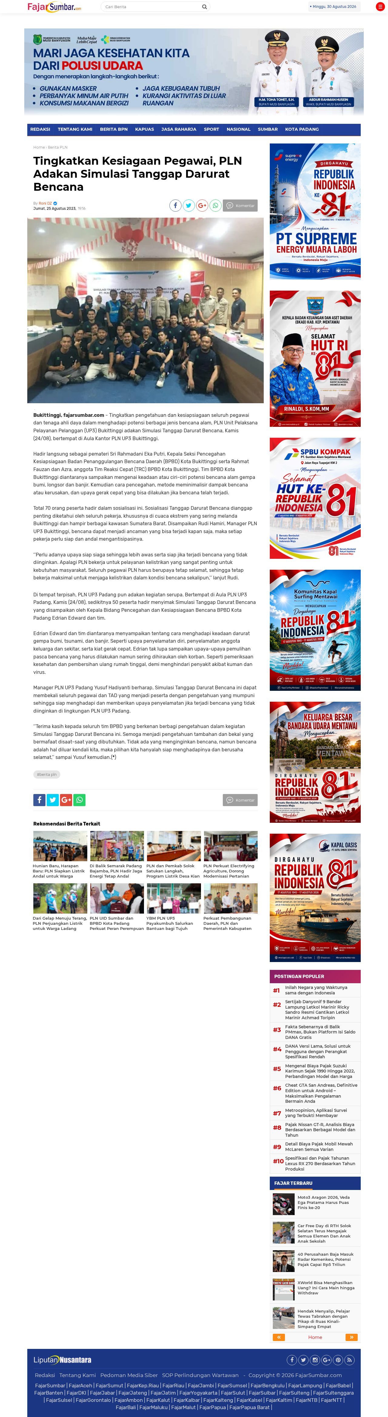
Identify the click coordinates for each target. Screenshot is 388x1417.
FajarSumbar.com (318, 1375)
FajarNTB (306, 1400)
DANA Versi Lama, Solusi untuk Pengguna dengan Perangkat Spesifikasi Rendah (318, 1051)
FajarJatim (163, 1393)
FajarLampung (305, 1385)
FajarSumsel (232, 1385)
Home (39, 147)
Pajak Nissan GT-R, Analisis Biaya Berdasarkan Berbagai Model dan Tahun (320, 1130)
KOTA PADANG (302, 129)
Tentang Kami (77, 1375)
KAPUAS (144, 129)
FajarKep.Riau (143, 1385)
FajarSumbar (50, 1385)
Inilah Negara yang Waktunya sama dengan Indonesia (316, 990)
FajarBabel (338, 1385)
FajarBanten (48, 1393)
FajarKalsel (249, 1400)
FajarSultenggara (333, 1393)
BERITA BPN (114, 129)
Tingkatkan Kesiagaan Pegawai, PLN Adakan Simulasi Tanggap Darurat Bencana (137, 173)
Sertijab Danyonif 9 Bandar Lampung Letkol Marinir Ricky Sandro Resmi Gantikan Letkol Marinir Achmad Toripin (317, 1009)
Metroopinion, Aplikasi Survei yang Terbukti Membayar (316, 1113)
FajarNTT (331, 1400)
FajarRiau (173, 1385)
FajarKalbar (187, 1400)
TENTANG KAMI (75, 129)
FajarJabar (102, 1393)
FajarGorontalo (93, 1400)
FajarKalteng (218, 1400)
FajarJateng (133, 1393)
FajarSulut (233, 1393)
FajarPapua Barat (249, 1407)
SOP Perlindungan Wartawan (200, 1375)
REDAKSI (40, 129)
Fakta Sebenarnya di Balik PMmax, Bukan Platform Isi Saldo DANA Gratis (320, 1032)
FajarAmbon (129, 1400)
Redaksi (45, 1375)
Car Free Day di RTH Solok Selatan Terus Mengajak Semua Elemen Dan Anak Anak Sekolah (324, 1233)
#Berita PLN (47, 774)
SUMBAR (268, 129)
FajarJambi (201, 1385)
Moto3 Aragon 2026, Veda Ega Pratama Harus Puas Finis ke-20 (324, 1202)
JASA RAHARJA (179, 129)
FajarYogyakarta (198, 1393)
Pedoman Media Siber (129, 1375)
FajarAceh (80, 1385)
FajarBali (126, 1407)
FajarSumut (109, 1385)
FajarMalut (183, 1407)
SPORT (211, 129)
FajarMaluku (153, 1407)
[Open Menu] (380, 6)
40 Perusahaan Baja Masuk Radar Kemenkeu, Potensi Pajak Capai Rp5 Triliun (325, 1259)
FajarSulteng (294, 1393)
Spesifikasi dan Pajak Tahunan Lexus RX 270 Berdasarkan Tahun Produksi (320, 1163)
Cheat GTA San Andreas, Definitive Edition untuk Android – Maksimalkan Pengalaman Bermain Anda (321, 1093)
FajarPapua (212, 1407)
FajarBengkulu (268, 1385)
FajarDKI (76, 1393)
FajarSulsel (59, 1400)
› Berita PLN (57, 147)
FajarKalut (158, 1400)
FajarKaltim (279, 1400)
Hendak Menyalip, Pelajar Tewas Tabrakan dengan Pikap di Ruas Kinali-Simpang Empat (324, 1319)
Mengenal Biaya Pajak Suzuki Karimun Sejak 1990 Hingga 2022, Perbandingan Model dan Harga (320, 1071)
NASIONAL (238, 129)
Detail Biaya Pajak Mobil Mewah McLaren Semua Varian (319, 1147)
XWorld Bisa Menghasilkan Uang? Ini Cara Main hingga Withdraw (326, 1287)
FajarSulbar (262, 1393)
